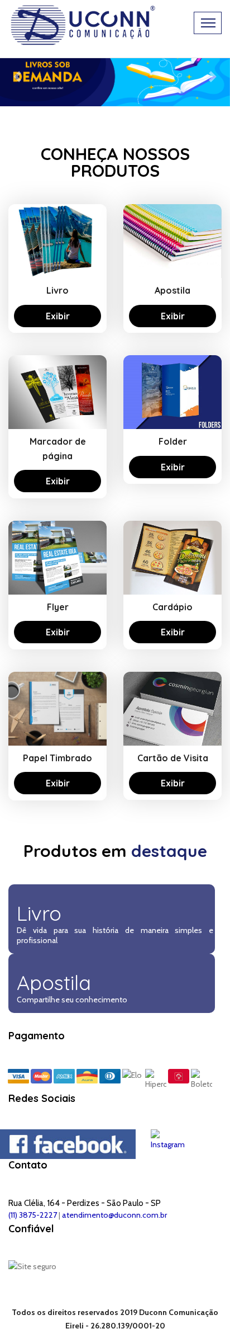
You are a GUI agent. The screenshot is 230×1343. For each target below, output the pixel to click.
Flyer (58, 606)
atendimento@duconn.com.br (114, 1215)
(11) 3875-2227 (32, 1215)
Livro (57, 290)
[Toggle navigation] (208, 23)
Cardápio (172, 606)
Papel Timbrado (57, 758)
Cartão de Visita (172, 758)
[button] (17, 76)
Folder (173, 441)
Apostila (172, 290)
